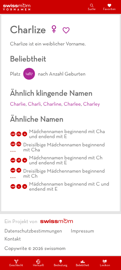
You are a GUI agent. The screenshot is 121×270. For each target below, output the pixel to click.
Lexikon (105, 265)
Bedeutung (60, 265)
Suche (91, 9)
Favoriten (109, 9)
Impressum (82, 231)
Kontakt (12, 239)
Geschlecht (16, 265)
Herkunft (38, 265)
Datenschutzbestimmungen (33, 231)
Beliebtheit (82, 265)
